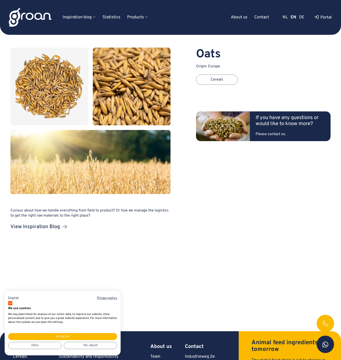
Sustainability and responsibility (89, 356)
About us (239, 17)
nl (285, 17)
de (301, 17)
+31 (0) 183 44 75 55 (325, 323)
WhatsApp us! (325, 344)
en (293, 17)
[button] (13, 298)
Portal (326, 17)
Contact (261, 17)
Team (155, 356)
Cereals (20, 356)
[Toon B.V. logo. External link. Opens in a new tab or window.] (10, 303)
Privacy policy (107, 298)
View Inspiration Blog (35, 227)
